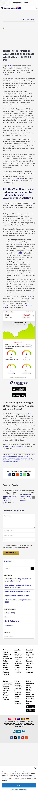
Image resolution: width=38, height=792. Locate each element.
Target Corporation (13, 461)
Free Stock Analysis (7, 671)
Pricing (5, 652)
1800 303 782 (17, 3)
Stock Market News (12, 621)
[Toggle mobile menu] (37, 8)
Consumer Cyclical (15, 458)
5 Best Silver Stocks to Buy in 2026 (17, 591)
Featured (14, 459)
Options (8, 617)
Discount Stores (7, 459)
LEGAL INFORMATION (10, 723)
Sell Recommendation (23, 459)
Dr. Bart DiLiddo (5, 662)
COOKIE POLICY (18, 725)
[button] (35, 768)
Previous (26, 20)
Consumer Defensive (25, 458)
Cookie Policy (14, 789)
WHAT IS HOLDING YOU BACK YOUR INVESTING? (10, 498)
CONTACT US (19, 726)
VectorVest (7, 454)
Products (6, 650)
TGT (20, 461)
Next (32, 20)
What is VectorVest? (7, 658)
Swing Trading (10, 613)
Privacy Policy (22, 789)
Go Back (8, 561)
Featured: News (16, 456)
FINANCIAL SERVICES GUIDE (25, 723)
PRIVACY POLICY (9, 725)
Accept (19, 785)
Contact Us (7, 654)
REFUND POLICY (29, 725)
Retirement (9, 625)
